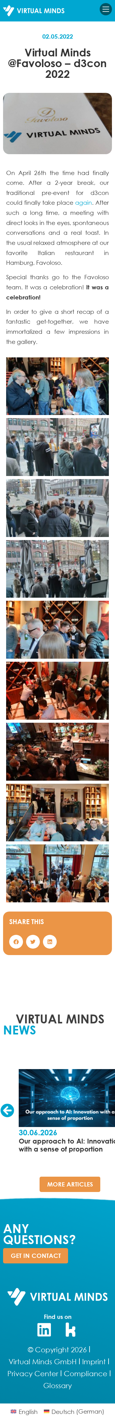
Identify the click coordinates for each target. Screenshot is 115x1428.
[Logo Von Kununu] (71, 1329)
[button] (16, 942)
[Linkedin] (44, 1329)
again (83, 202)
